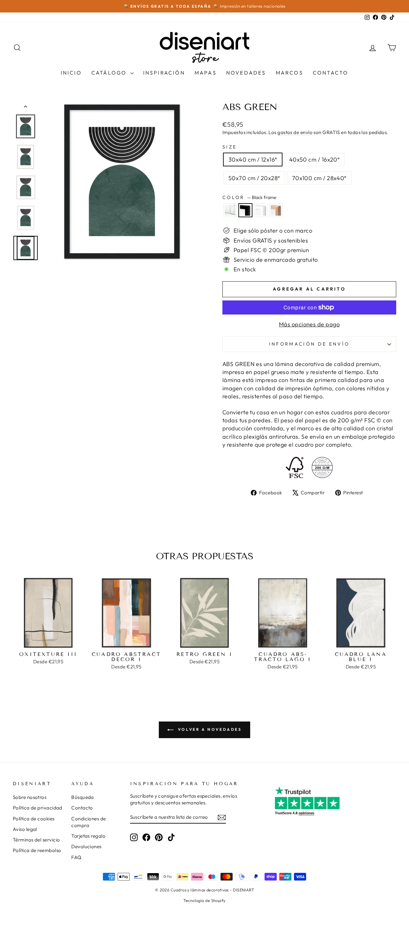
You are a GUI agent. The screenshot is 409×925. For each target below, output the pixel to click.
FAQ (76, 857)
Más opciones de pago (309, 324)
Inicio (71, 72)
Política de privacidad (37, 808)
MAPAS (206, 72)
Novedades (246, 72)
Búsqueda (82, 797)
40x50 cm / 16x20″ (314, 159)
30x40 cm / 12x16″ (252, 159)
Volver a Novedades (209, 729)
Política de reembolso (37, 850)
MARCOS (289, 72)
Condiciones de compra (88, 822)
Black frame (245, 210)
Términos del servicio (36, 840)
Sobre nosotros (29, 797)
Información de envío (309, 344)
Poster (230, 210)
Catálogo (110, 72)
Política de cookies (34, 819)
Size (229, 147)
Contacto (331, 72)
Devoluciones (86, 846)
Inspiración (164, 72)
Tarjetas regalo (88, 836)
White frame (260, 210)
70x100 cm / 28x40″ (319, 178)
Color (249, 197)
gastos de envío (295, 132)
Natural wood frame (276, 210)
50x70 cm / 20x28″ (254, 178)
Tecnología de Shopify (204, 900)
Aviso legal (25, 829)
